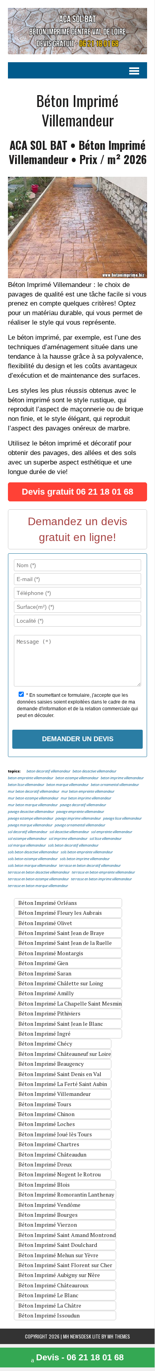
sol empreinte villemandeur (111, 832)
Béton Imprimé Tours (44, 1104)
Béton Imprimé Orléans (47, 902)
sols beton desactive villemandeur (33, 852)
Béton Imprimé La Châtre (49, 1305)
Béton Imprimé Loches (46, 1124)
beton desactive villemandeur (95, 771)
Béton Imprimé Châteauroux (53, 1285)
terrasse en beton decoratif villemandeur (90, 866)
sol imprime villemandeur (68, 839)
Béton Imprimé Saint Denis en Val (59, 1074)
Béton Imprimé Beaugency (51, 1063)
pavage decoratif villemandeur (83, 805)
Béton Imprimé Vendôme (49, 1204)
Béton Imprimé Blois (44, 1184)
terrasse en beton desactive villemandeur (39, 872)
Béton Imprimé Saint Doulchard (57, 1245)
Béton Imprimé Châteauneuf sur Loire (64, 1053)
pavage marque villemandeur (30, 825)
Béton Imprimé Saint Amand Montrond (67, 1235)
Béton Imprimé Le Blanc (48, 1295)
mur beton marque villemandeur (33, 805)
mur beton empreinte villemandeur (88, 792)
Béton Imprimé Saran (44, 973)
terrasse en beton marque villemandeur (38, 886)
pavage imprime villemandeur (78, 818)
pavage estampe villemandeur (31, 818)
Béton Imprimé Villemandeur (54, 1094)
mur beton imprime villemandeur (86, 798)
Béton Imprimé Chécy (45, 1043)
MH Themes (118, 1336)
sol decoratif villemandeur (28, 832)
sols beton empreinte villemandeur (87, 852)
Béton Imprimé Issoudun (49, 1315)
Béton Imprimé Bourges (48, 1214)
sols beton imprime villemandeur (85, 859)
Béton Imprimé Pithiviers (49, 1013)
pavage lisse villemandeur (122, 818)
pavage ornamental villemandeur (80, 825)
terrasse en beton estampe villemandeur (38, 879)
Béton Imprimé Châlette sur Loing (60, 983)
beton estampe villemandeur (77, 778)
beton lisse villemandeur (26, 785)
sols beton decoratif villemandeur (73, 845)
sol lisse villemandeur (106, 839)
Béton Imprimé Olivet (45, 923)
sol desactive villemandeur (69, 832)
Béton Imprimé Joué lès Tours (55, 1134)
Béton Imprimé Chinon (46, 1114)
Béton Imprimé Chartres (48, 1144)
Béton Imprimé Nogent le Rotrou (59, 1174)
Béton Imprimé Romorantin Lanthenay (66, 1194)
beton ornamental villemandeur (115, 785)
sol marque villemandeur (27, 845)
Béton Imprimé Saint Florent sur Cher (65, 1265)
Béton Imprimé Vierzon (47, 1224)
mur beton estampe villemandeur (33, 798)
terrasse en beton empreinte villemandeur (103, 872)
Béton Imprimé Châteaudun (52, 1154)
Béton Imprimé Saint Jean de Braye (61, 933)
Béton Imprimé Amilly (46, 993)
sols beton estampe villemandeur (33, 859)
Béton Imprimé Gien (43, 963)
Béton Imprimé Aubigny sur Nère (59, 1275)
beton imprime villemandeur (122, 778)
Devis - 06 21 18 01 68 (80, 1357)
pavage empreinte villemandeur (80, 812)
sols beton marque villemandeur (32, 866)
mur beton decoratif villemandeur (33, 792)
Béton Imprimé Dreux (45, 1164)
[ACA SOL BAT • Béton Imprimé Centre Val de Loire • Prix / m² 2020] (77, 31)
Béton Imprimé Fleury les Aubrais (60, 912)
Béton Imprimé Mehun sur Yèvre (58, 1255)
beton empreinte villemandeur (31, 778)
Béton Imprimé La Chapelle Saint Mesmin (70, 1003)
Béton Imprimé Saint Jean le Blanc (60, 1023)
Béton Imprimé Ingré (44, 1033)
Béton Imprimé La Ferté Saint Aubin (62, 1084)
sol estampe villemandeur (27, 839)
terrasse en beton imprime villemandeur (101, 879)
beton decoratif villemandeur (49, 771)
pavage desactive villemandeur (31, 812)
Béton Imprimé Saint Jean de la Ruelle (65, 943)
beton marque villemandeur (67, 785)
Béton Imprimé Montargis (50, 953)
